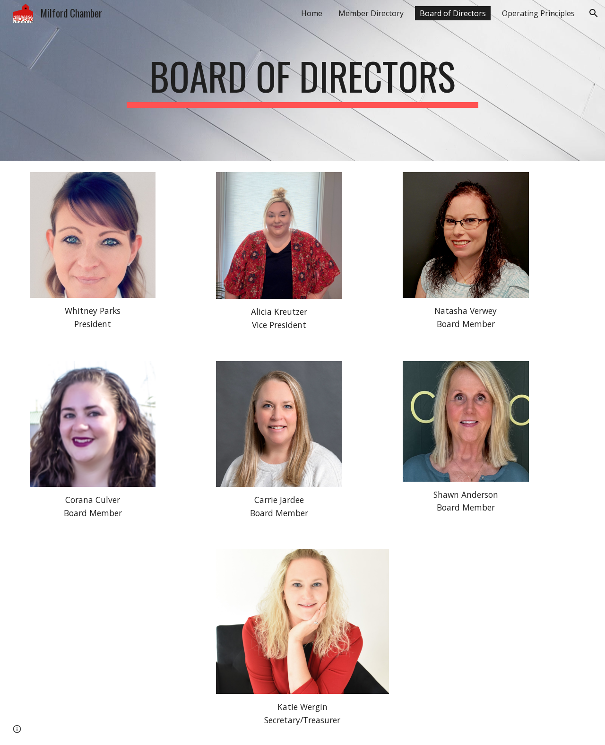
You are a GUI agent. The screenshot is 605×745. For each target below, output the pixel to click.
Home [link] (311, 13)
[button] (593, 13)
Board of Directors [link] (453, 13)
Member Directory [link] (371, 13)
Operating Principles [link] (538, 13)
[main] (302, 80)
